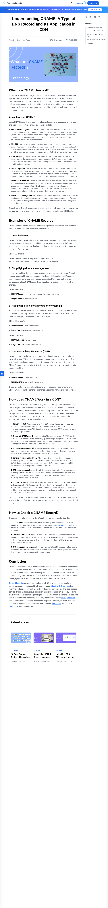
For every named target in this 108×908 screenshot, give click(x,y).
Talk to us (80, 3)
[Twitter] (86, 17)
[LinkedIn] (95, 17)
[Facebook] (90, 17)
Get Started (93, 3)
